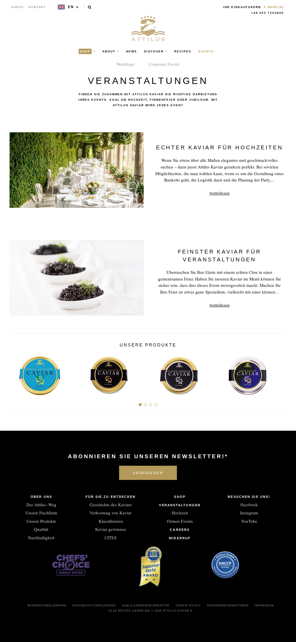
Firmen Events (180, 521)
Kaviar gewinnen (110, 529)
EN (71, 7)
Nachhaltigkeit (41, 537)
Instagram (249, 513)
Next (279, 373)
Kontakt (37, 7)
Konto (17, 7)
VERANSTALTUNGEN (180, 505)
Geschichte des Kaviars (111, 504)
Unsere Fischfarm (41, 513)
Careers (180, 529)
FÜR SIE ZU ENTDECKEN (111, 496)
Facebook (249, 504)
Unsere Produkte (41, 521)
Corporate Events (164, 64)
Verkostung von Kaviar (111, 513)
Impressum (264, 605)
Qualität (41, 529)
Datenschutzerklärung (94, 605)
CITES (110, 537)
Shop (179, 496)
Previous (16, 373)
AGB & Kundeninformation (145, 605)
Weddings (125, 64)
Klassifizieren (111, 521)
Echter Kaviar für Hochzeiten (219, 147)
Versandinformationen (228, 605)
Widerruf (180, 538)
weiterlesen (219, 193)
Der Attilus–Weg (41, 504)
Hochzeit (180, 513)
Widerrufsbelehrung (46, 605)
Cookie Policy (188, 605)
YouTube (249, 521)
